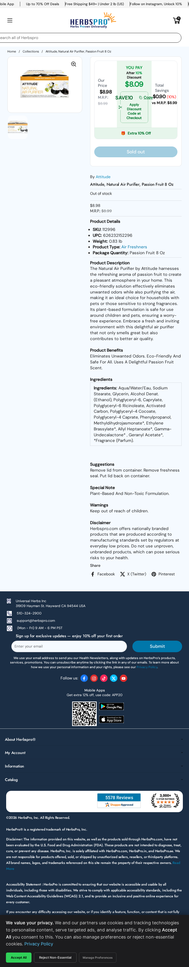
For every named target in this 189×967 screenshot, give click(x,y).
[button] (177, 20)
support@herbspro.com (36, 620)
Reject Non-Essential (55, 957)
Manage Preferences (98, 957)
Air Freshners (134, 247)
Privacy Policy (38, 943)
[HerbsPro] (93, 20)
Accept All (19, 957)
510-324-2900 (29, 613)
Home (11, 51)
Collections (31, 51)
